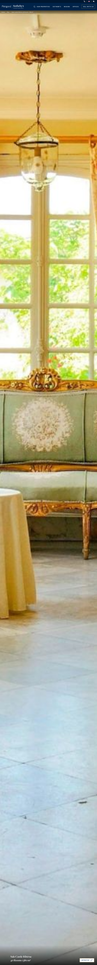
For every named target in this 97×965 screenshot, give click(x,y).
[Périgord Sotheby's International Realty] (13, 7)
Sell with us (88, 6)
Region (67, 6)
